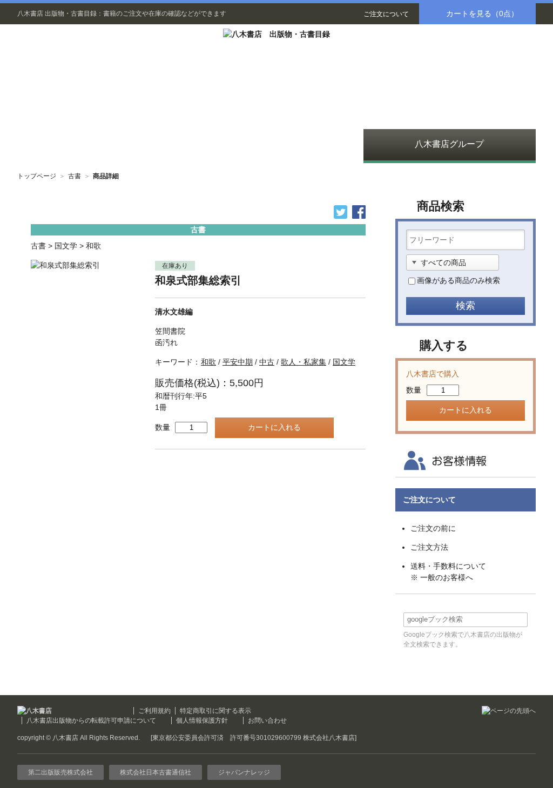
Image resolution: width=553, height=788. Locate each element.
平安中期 (237, 362)
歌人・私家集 (303, 362)
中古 (266, 362)
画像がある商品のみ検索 (458, 280)
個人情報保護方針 (202, 720)
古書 (74, 176)
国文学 (66, 245)
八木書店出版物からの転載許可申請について (91, 720)
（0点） (482, 13)
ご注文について (386, 14)
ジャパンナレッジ (244, 772)
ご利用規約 (154, 711)
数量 (162, 427)
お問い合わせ (267, 720)
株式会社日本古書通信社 (155, 772)
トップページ (36, 176)
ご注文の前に (433, 528)
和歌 (93, 245)
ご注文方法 (429, 547)
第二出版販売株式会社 (60, 772)
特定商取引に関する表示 (215, 711)
